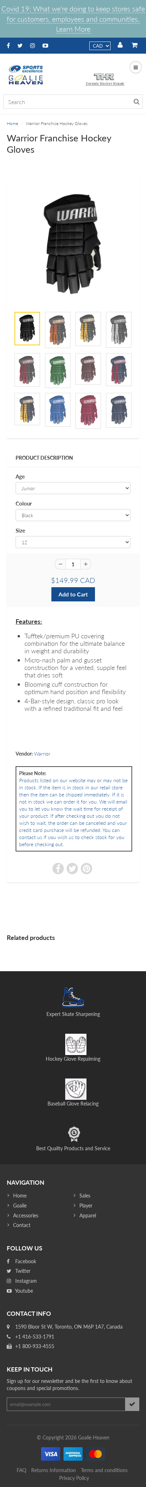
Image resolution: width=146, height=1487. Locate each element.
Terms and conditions (104, 1470)
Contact (21, 1225)
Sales (84, 1196)
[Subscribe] (132, 1404)
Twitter (22, 1271)
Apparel (87, 1215)
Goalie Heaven (94, 1437)
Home (12, 123)
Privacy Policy (74, 1478)
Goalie (20, 1205)
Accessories (25, 1215)
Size (20, 530)
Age (20, 476)
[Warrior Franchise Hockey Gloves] (73, 245)
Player (85, 1205)
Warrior (42, 754)
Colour (24, 503)
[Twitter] (20, 45)
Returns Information (53, 1470)
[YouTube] (45, 45)
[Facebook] (8, 45)
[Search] (136, 101)
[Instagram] (32, 45)
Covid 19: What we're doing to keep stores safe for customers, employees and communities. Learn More (73, 18)
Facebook (25, 1261)
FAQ (21, 1470)
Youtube (23, 1291)
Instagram (25, 1281)
